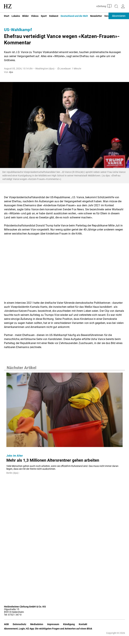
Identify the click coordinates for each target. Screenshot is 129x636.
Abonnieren (118, 15)
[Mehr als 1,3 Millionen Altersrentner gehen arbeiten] (64, 411)
